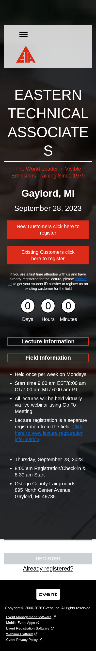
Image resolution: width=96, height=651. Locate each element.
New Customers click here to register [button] (48, 230)
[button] (22, 33)
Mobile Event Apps (20, 623)
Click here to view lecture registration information (49, 433)
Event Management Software (28, 617)
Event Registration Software (27, 628)
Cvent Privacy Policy (22, 640)
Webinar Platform (19, 634)
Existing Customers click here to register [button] (48, 255)
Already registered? (48, 568)
